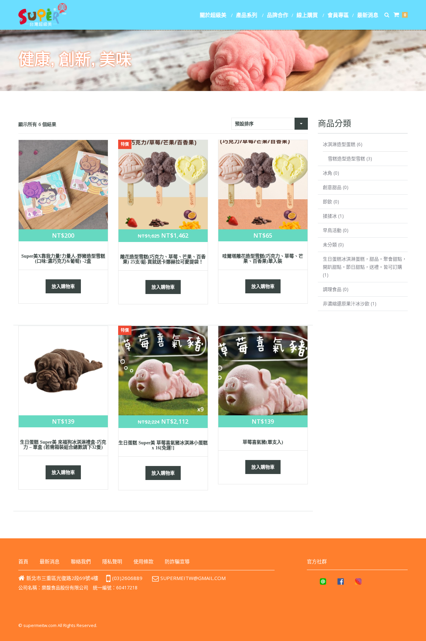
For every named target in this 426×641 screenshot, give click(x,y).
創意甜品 (332, 187)
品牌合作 (277, 15)
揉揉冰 (330, 216)
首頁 (23, 561)
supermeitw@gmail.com (193, 578)
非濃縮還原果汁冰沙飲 (346, 303)
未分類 (330, 244)
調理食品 (332, 289)
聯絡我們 (81, 561)
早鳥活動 (332, 230)
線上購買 (307, 15)
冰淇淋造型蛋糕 (339, 144)
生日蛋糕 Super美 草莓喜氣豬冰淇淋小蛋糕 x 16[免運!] (163, 445)
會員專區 (338, 15)
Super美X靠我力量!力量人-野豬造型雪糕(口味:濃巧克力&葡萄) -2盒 (63, 259)
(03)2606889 (127, 578)
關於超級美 (213, 15)
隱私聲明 (112, 561)
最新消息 (367, 15)
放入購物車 (63, 286)
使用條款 (143, 561)
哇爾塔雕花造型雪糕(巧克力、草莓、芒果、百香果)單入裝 (262, 259)
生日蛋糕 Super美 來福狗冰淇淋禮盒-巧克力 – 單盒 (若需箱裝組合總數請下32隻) (63, 445)
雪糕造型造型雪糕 (346, 158)
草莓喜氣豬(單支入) (263, 442)
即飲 (327, 201)
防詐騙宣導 (177, 561)
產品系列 (246, 15)
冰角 (327, 173)
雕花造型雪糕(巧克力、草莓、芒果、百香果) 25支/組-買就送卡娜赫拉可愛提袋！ (163, 259)
